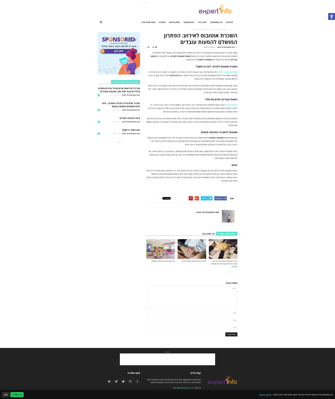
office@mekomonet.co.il (183, 388)
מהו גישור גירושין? (131, 129)
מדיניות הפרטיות (265, 394)
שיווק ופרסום (174, 22)
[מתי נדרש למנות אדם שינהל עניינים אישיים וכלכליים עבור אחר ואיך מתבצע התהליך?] (223, 249)
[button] (331, 16)
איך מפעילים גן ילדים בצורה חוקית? (163, 261)
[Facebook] (137, 381)
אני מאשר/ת (17, 394)
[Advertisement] (145, 9)
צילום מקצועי (188, 22)
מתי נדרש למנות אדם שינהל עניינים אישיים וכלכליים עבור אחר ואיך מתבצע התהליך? (224, 264)
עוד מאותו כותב (208, 233)
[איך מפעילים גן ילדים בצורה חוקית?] (160, 249)
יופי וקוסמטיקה (216, 22)
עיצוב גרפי (202, 22)
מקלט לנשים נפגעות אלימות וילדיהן (194, 261)
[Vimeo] (116, 381)
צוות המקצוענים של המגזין (226, 47)
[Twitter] (123, 381)
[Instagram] (130, 381)
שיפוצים (162, 22)
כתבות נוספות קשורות (227, 233)
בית (236, 29)
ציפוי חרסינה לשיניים (130, 118)
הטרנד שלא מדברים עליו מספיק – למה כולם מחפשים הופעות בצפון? (121, 105)
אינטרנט (229, 22)
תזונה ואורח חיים (148, 22)
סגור (5, 394)
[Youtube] (109, 381)
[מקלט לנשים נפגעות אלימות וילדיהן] (192, 249)
